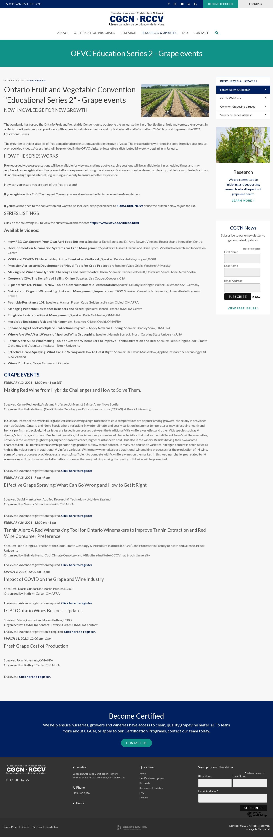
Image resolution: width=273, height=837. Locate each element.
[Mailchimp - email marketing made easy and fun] (256, 300)
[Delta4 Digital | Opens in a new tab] (132, 827)
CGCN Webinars (230, 98)
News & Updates (37, 80)
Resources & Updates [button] (159, 32)
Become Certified (220, 3)
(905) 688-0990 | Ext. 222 (25, 3)
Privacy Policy (10, 826)
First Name (231, 252)
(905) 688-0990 (81, 793)
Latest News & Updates (235, 89)
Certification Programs (151, 778)
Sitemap (37, 826)
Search (25, 826)
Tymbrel (265, 829)
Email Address (233, 280)
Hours (80, 803)
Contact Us (136, 743)
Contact (201, 32)
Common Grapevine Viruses (237, 106)
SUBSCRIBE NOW (130, 206)
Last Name (231, 265)
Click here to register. (80, 631)
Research (144, 783)
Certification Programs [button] (94, 32)
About (142, 773)
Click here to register (76, 470)
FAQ (185, 32)
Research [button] (128, 32)
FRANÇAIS (255, 3)
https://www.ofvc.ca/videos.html (114, 223)
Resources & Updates (151, 787)
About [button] (62, 32)
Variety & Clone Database (236, 115)
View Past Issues (242, 308)
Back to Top (52, 826)
